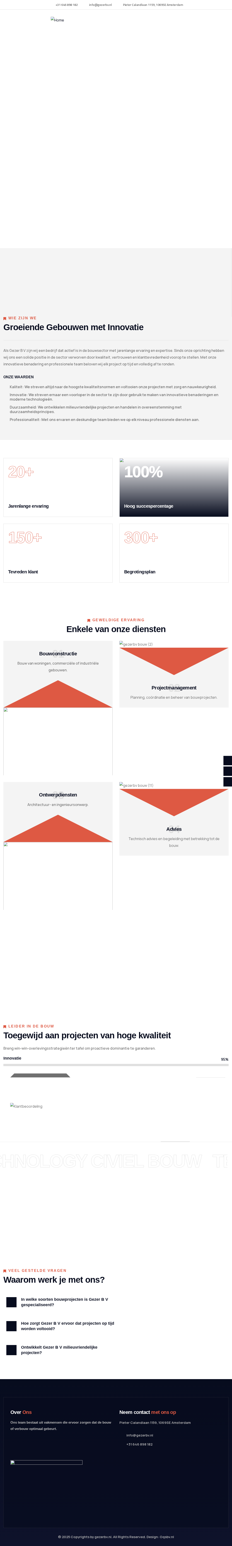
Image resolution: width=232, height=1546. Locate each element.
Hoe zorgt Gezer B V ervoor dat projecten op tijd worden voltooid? (67, 1326)
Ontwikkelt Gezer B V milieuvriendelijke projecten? (59, 1350)
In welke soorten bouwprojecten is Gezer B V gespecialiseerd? (64, 1302)
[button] (63, 1302)
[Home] (57, 20)
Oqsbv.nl (167, 1536)
